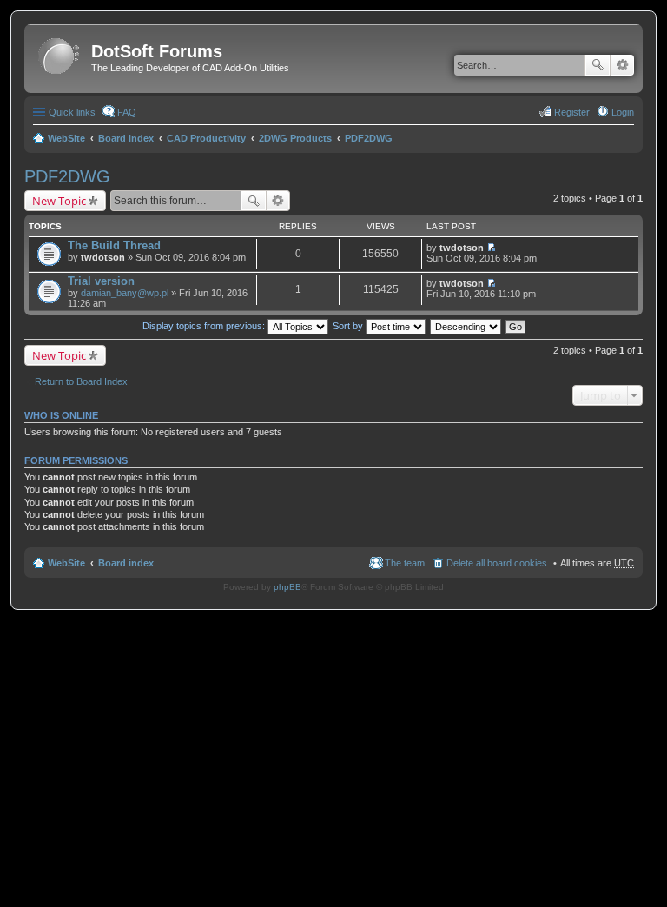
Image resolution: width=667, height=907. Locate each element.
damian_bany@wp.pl (124, 293)
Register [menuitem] (572, 112)
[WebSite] (60, 57)
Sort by (349, 326)
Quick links (72, 112)
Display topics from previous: (204, 326)
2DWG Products (295, 138)
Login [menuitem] (622, 112)
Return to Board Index (81, 381)
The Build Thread (114, 245)
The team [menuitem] (405, 563)
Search (597, 65)
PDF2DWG (369, 138)
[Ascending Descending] (466, 326)
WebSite (66, 138)
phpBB (287, 587)
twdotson (103, 257)
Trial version (101, 281)
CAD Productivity (206, 138)
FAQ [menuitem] (126, 112)
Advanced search (622, 65)
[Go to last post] (491, 247)
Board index (126, 138)
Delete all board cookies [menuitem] (496, 563)
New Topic (59, 201)
